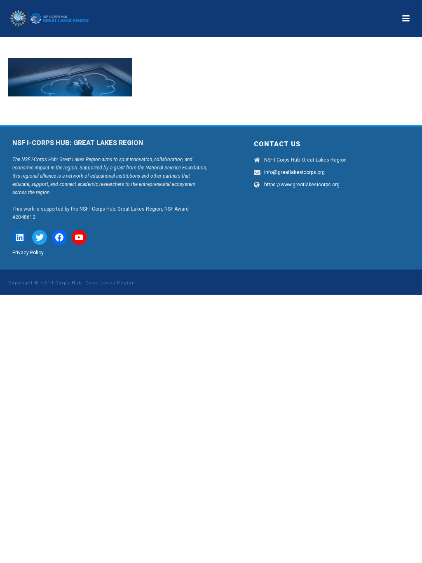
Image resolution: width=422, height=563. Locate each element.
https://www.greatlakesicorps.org (302, 185)
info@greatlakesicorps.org (294, 172)
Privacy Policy (28, 253)
